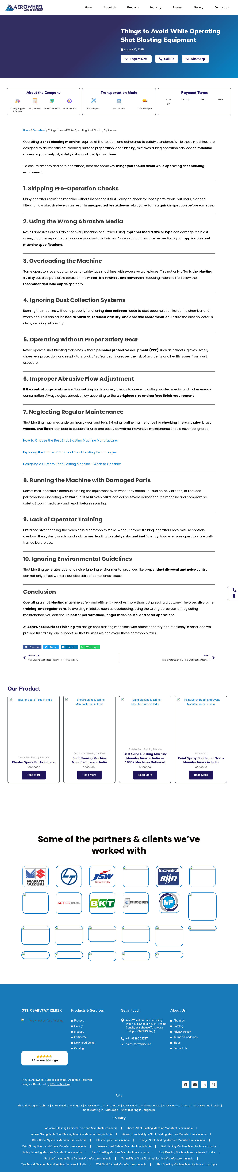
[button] (32, 647)
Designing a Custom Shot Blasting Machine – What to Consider (72, 464)
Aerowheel (39, 130)
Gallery (198, 7)
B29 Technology (60, 1084)
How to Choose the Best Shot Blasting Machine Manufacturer (70, 440)
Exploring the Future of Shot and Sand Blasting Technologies (70, 452)
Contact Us (221, 7)
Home (89, 7)
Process (177, 7)
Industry (155, 7)
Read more (34, 775)
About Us (110, 7)
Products (133, 7)
